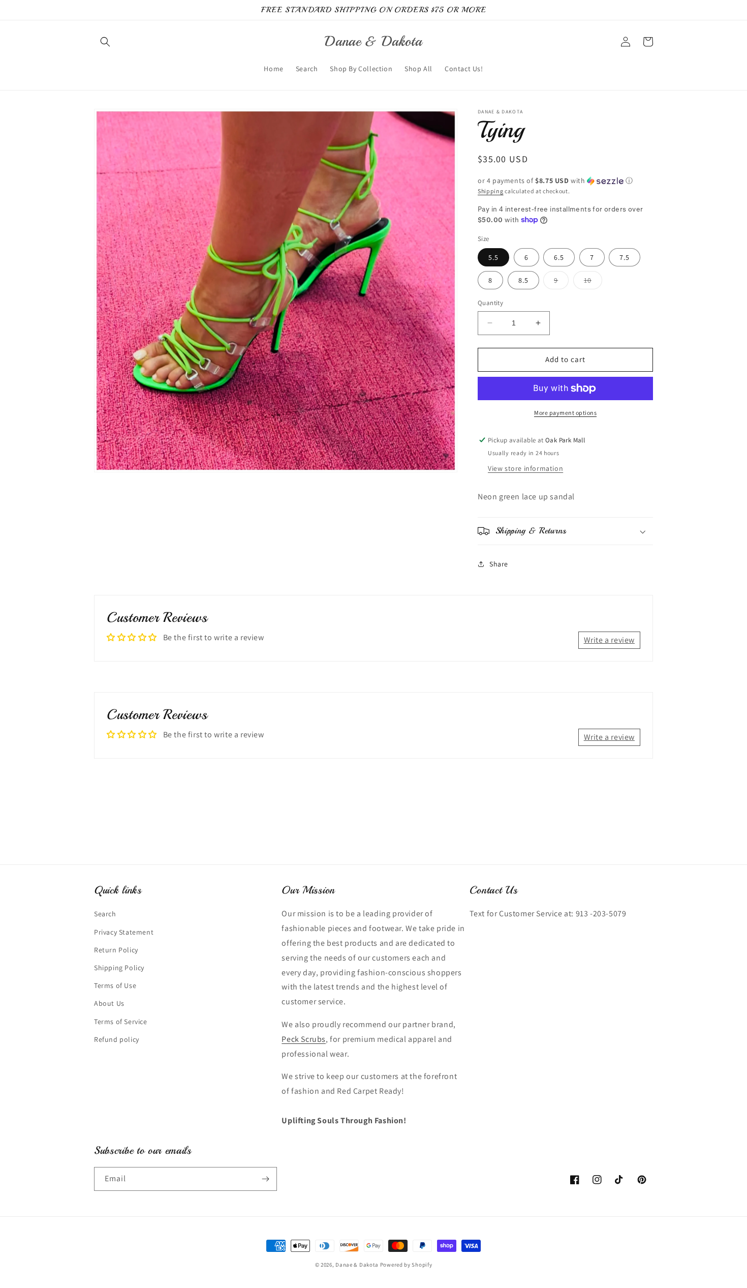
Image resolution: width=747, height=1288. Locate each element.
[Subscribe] (265, 1179)
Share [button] (498, 563)
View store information (525, 468)
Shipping (491, 191)
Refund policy (116, 1039)
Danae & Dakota (357, 1264)
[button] (105, 42)
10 (593, 282)
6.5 (559, 257)
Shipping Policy (119, 967)
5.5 (493, 257)
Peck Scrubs (304, 1039)
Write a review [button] (609, 640)
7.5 (624, 257)
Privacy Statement (123, 932)
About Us (109, 1003)
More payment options (565, 412)
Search (105, 913)
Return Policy (116, 949)
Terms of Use (115, 985)
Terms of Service (120, 1021)
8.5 (523, 280)
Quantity (490, 302)
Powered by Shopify (406, 1264)
